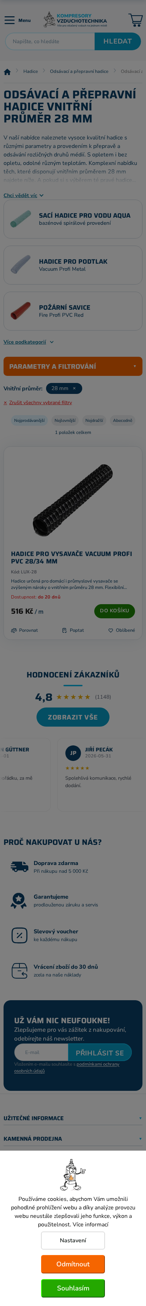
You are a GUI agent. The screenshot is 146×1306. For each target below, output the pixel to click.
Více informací (90, 1224)
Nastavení (73, 1240)
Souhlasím (73, 1288)
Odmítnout (73, 1264)
